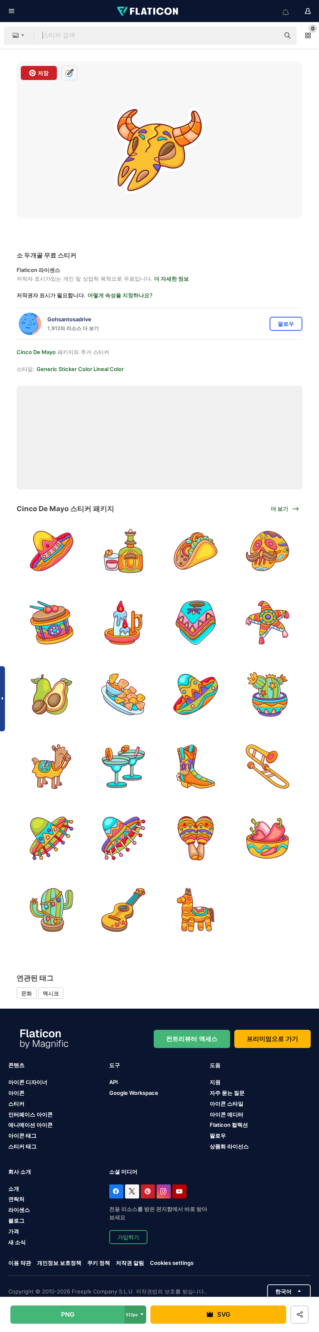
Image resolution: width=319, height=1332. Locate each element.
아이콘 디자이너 (27, 1082)
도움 (215, 1065)
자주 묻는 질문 (227, 1092)
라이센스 (19, 1209)
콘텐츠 (16, 1065)
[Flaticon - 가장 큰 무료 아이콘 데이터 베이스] (148, 11)
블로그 (16, 1220)
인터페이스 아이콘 (30, 1114)
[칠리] (267, 838)
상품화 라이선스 (229, 1146)
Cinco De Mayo (36, 352)
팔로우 (218, 1135)
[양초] (123, 622)
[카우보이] (195, 766)
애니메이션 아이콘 (30, 1124)
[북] (51, 622)
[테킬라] (123, 551)
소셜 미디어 (123, 1171)
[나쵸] (123, 694)
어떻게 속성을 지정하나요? (120, 295)
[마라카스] (195, 838)
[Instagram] (164, 1191)
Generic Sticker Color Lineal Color (80, 369)
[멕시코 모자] (51, 551)
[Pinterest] (148, 1191)
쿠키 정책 (98, 1262)
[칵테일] (123, 766)
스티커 (16, 1103)
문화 (26, 993)
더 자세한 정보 (171, 278)
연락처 (16, 1199)
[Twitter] (132, 1191)
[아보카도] (51, 694)
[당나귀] (51, 766)
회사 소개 (19, 1171)
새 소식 (17, 1242)
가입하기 (128, 1237)
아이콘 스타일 (226, 1103)
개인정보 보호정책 (59, 1262)
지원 (215, 1082)
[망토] (195, 622)
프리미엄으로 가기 (272, 1039)
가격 (13, 1231)
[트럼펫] (267, 766)
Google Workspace (133, 1092)
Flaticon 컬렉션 (229, 1124)
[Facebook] (116, 1191)
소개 (13, 1188)
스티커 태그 (22, 1146)
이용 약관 (19, 1262)
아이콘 (16, 1092)
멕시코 (51, 993)
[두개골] (267, 551)
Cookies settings (172, 1263)
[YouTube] (179, 1191)
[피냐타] (267, 622)
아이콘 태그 (22, 1135)
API (113, 1082)
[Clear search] (269, 36)
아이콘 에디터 (226, 1114)
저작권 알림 (130, 1262)
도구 (114, 1065)
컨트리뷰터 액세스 (192, 1039)
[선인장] (267, 694)
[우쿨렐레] (123, 910)
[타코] (195, 551)
